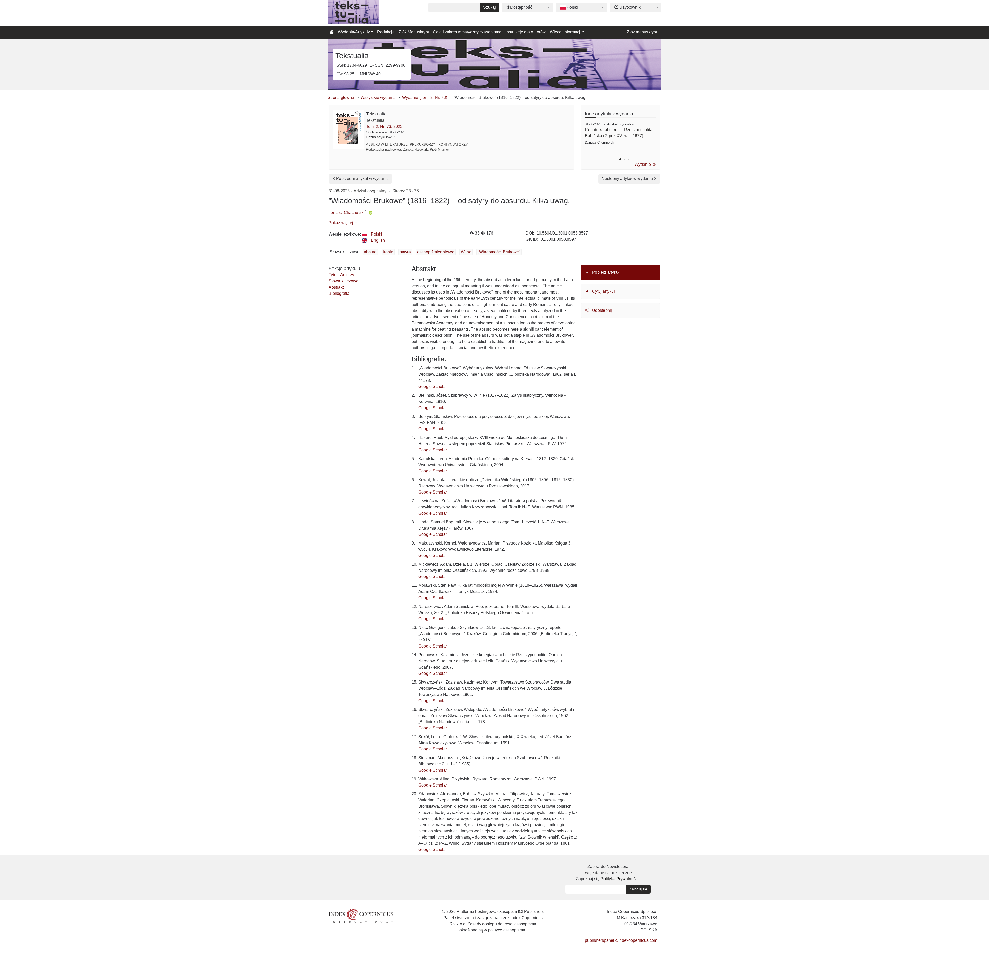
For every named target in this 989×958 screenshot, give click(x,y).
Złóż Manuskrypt (414, 32)
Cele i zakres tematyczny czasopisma (467, 32)
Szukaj (489, 7)
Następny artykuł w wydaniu (627, 178)
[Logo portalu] (353, 13)
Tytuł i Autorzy (341, 275)
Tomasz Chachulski (346, 212)
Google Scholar (432, 386)
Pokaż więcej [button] (341, 223)
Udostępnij (601, 310)
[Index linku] (361, 915)
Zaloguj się (638, 889)
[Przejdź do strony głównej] (332, 32)
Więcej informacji (565, 32)
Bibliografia (339, 293)
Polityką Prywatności (620, 879)
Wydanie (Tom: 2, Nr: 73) (424, 97)
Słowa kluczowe (344, 281)
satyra (405, 252)
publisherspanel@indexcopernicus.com (621, 940)
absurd (370, 252)
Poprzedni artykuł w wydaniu (362, 178)
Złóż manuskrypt (642, 32)
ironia (388, 252)
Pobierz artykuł (605, 272)
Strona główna (341, 97)
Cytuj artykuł (603, 291)
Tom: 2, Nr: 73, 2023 (384, 126)
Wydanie (643, 164)
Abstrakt (336, 287)
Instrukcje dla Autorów (526, 32)
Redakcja (386, 32)
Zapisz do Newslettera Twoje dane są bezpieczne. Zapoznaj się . (608, 872)
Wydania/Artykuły (354, 32)
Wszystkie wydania (378, 97)
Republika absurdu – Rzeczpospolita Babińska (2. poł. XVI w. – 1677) (618, 132)
